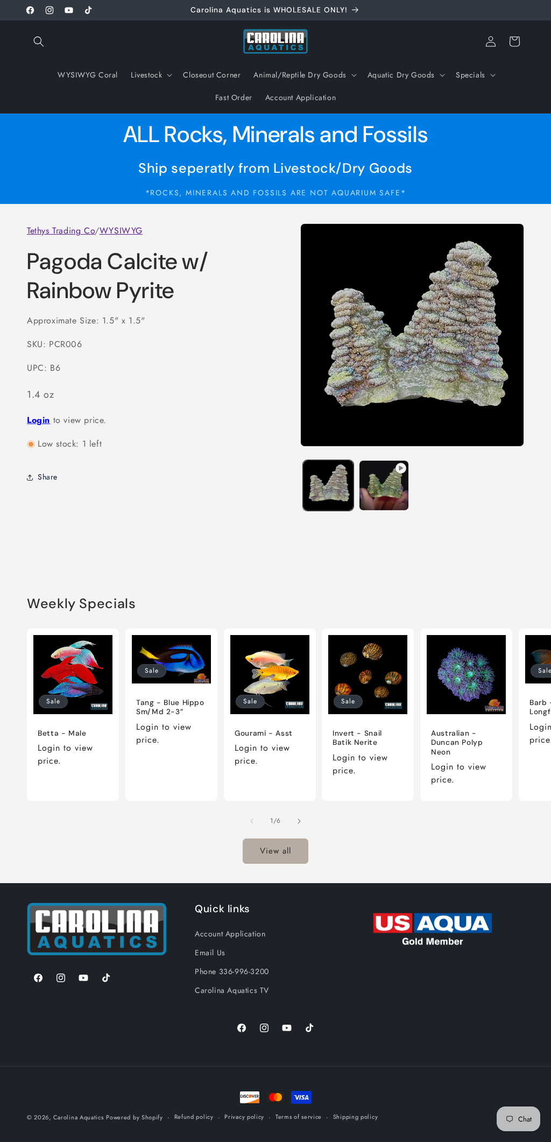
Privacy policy (244, 1116)
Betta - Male (62, 733)
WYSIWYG (121, 230)
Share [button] (48, 476)
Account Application (230, 933)
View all (275, 851)
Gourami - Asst (264, 733)
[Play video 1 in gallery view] (384, 485)
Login (38, 420)
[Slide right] (299, 821)
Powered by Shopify (134, 1117)
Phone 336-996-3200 (232, 971)
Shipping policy (355, 1116)
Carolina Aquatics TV (232, 990)
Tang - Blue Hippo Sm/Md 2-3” (170, 707)
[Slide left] (252, 821)
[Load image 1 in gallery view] (328, 485)
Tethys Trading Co (61, 230)
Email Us (210, 952)
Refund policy (194, 1116)
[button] (39, 41)
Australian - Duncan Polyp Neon (457, 743)
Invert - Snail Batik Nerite (357, 738)
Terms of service (299, 1116)
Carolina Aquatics (78, 1117)
